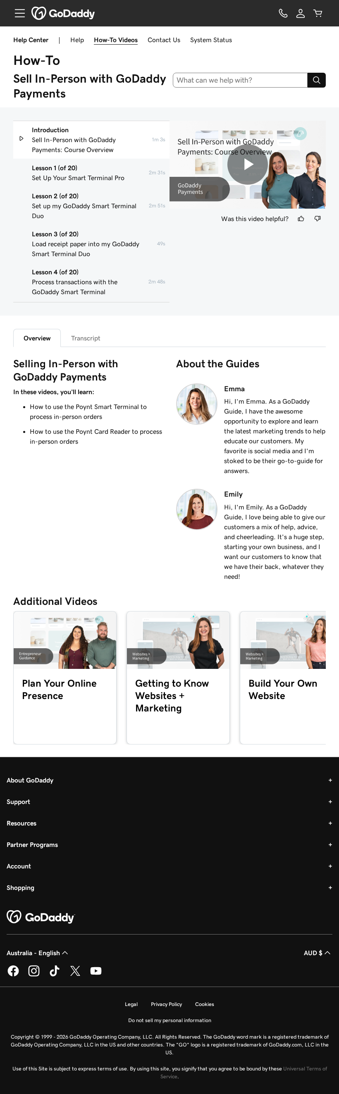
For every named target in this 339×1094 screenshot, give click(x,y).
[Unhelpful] (317, 218)
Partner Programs (32, 844)
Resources (21, 823)
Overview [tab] (37, 338)
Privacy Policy (166, 1004)
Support (18, 801)
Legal (131, 1004)
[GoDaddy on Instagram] (34, 975)
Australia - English (33, 952)
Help (77, 39)
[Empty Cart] (318, 13)
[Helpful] (301, 218)
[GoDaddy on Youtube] (96, 975)
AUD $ (313, 952)
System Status (211, 39)
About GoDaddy (30, 780)
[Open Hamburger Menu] (16, 13)
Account (19, 866)
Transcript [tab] (85, 338)
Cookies (204, 1004)
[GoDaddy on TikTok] (54, 975)
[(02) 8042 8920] (283, 13)
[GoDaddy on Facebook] (13, 975)
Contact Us (164, 39)
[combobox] (240, 80)
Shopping (20, 887)
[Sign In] (300, 13)
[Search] (317, 80)
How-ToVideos (116, 39)
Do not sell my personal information (169, 1020)
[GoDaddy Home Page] (41, 917)
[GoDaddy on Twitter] (75, 975)
